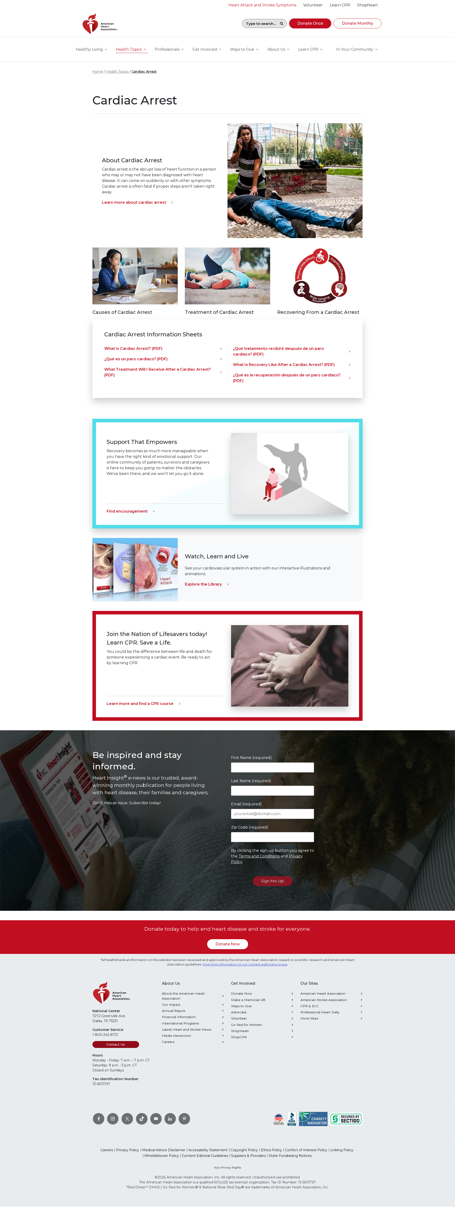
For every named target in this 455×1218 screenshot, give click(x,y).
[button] (310, 23)
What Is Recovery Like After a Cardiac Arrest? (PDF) (284, 364)
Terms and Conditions (259, 856)
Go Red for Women (246, 1025)
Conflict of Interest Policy (306, 1150)
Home (97, 71)
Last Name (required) (251, 781)
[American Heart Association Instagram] (113, 1118)
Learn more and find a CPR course (140, 703)
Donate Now (227, 944)
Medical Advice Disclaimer (163, 1150)
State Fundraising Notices (290, 1156)
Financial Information (179, 1017)
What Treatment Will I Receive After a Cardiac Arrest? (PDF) (157, 372)
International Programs (180, 1023)
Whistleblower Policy (161, 1156)
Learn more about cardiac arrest (134, 202)
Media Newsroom (176, 1036)
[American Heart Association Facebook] (98, 1118)
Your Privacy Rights (227, 1167)
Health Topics (117, 71)
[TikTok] (142, 1118)
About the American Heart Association (183, 996)
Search (282, 23)
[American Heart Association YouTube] (156, 1118)
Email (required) (246, 804)
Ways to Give (241, 1006)
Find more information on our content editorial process (245, 964)
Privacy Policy (127, 1150)
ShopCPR (239, 1037)
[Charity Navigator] (313, 1118)
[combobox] (259, 23)
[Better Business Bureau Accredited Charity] (292, 1118)
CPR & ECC (309, 1006)
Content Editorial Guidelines (205, 1156)
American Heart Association (323, 993)
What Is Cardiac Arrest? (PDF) (133, 348)
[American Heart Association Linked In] (170, 1118)
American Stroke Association (323, 1000)
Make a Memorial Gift (248, 1000)
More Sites (309, 1018)
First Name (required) (251, 757)
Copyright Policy (244, 1150)
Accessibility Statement (208, 1150)
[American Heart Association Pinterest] (184, 1118)
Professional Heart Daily (319, 1012)
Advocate (238, 1012)
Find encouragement (127, 511)
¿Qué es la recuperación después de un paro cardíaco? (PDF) (287, 378)
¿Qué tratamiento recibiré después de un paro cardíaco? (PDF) (278, 351)
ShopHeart (240, 1031)
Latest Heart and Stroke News (186, 1029)
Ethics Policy (271, 1150)
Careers (168, 1042)
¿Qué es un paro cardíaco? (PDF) (136, 359)
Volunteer (239, 1018)
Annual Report (173, 1011)
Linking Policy (341, 1150)
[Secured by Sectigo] (346, 1118)
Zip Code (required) (249, 827)
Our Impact (171, 1004)
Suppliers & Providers (248, 1156)
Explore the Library (203, 584)
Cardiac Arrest (144, 71)
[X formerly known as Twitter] (127, 1118)
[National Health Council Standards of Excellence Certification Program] (279, 1118)
